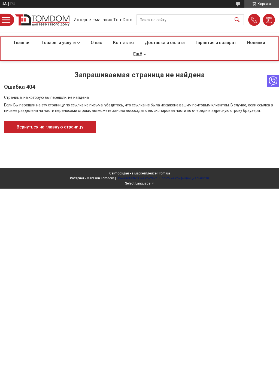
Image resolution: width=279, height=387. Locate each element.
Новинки (256, 42)
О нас (96, 42)
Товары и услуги (58, 42)
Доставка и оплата (165, 42)
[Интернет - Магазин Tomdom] (42, 20)
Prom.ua (163, 173)
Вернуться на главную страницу (50, 127)
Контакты (123, 42)
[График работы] (269, 20)
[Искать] (237, 20)
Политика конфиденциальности (184, 178)
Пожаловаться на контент (137, 178)
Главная (22, 42)
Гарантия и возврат (216, 42)
